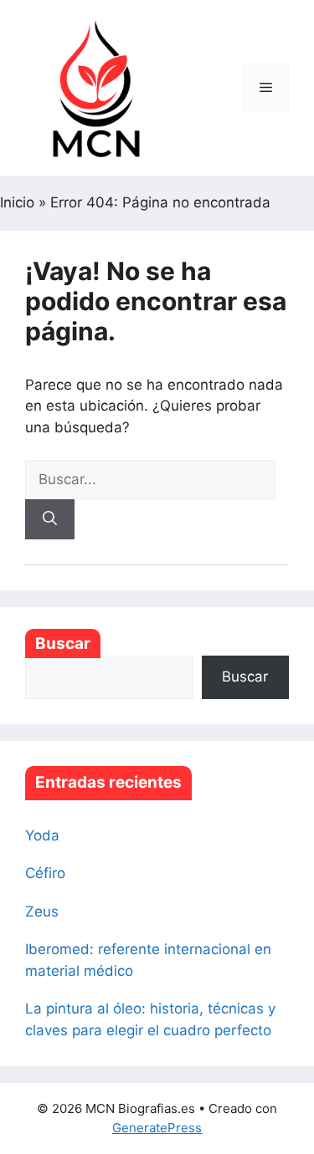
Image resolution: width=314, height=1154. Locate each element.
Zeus (42, 911)
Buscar (62, 643)
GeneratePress (157, 1128)
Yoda (42, 835)
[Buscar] (50, 519)
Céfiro (45, 873)
